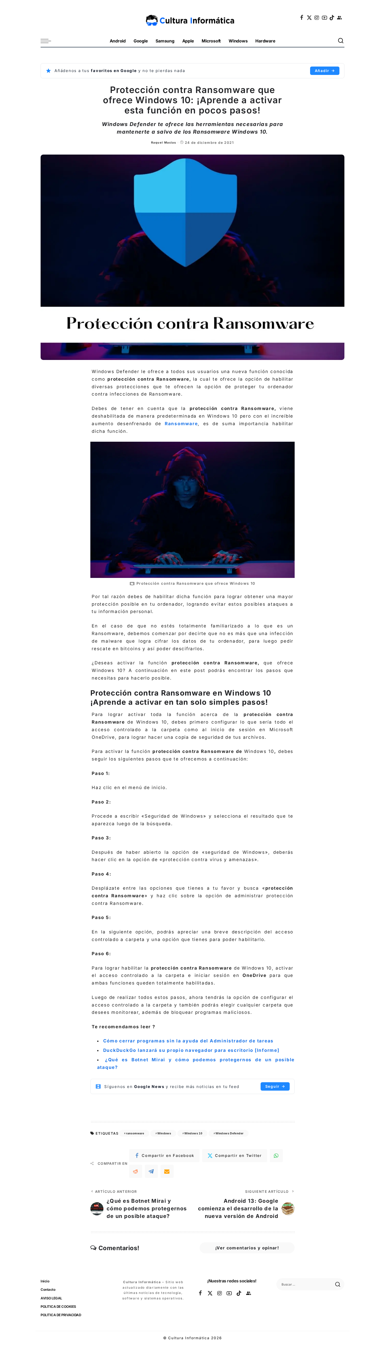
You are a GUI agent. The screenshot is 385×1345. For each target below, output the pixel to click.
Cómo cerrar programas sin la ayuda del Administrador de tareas (188, 1040)
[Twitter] (309, 17)
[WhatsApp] (276, 1155)
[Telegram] (151, 1171)
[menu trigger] (48, 41)
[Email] (167, 1171)
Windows (164, 1133)
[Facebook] (302, 17)
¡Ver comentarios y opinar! (247, 1247)
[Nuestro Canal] (340, 17)
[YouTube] (325, 17)
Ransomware (181, 423)
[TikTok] (332, 17)
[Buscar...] (341, 41)
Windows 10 (193, 1133)
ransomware (135, 1133)
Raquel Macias (163, 142)
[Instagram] (317, 17)
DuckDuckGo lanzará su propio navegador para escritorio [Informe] (191, 1050)
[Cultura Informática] (192, 17)
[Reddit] (135, 1171)
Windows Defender (229, 1133)
